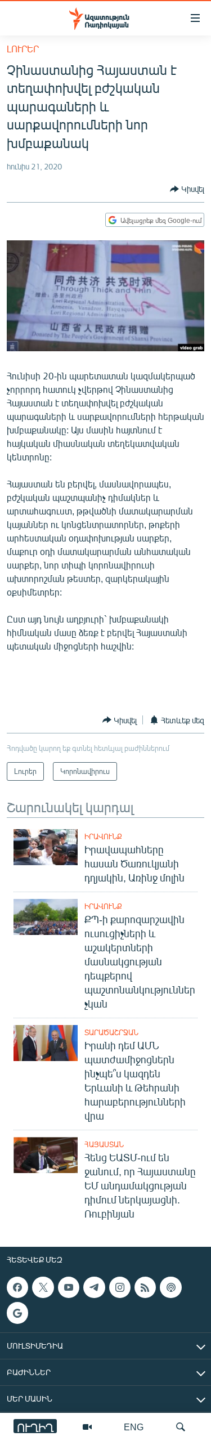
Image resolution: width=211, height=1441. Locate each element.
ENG (133, 1426)
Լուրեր (23, 48)
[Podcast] (170, 1287)
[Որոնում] (180, 1427)
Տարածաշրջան (111, 1032)
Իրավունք (103, 836)
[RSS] (145, 1287)
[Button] (187, 189)
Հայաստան (104, 1144)
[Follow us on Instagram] (120, 1287)
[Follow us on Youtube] (68, 1287)
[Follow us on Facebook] (17, 1287)
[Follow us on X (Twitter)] (42, 1287)
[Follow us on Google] (17, 1312)
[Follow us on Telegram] (94, 1287)
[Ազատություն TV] (87, 1427)
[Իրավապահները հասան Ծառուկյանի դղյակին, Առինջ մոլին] (46, 847)
